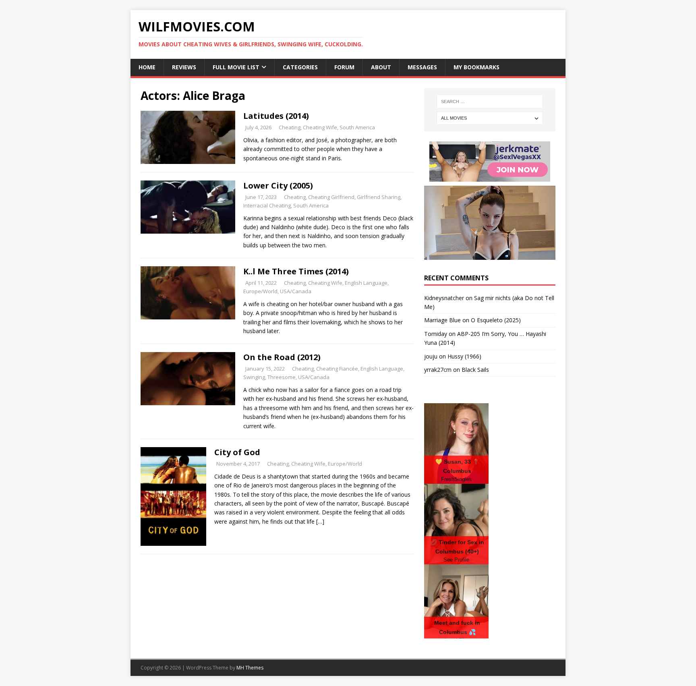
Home (147, 67)
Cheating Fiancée (337, 368)
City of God (237, 452)
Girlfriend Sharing (378, 197)
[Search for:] (490, 101)
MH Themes (249, 667)
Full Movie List (236, 67)
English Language (366, 282)
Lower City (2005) (278, 185)
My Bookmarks (476, 67)
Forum (344, 67)
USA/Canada (295, 291)
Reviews (184, 67)
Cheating (289, 127)
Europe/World (260, 291)
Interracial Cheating (267, 205)
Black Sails (475, 369)
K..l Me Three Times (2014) (296, 271)
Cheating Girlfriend (331, 197)
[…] (320, 521)
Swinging (254, 377)
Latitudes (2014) (276, 115)
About (381, 67)
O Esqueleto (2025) (496, 320)
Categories (300, 67)
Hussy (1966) (464, 356)
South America (357, 127)
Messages (422, 67)
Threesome (281, 377)
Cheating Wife (320, 127)
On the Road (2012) (282, 357)
